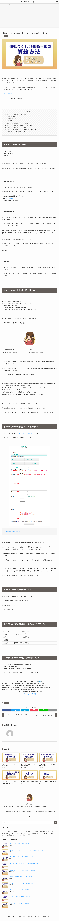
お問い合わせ (43, 916)
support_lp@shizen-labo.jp (13, 531)
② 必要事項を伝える (13, 118)
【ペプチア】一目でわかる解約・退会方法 (19, 843)
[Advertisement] (29, 16)
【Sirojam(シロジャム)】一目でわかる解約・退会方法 (22, 889)
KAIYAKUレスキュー (29, 2)
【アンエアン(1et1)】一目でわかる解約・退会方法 (21, 876)
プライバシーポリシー (16, 916)
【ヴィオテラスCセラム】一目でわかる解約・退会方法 (22, 883)
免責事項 (24, 916)
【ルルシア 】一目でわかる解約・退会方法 (19, 896)
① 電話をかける (12, 116)
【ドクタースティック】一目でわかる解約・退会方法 (22, 870)
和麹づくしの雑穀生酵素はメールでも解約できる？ (20, 125)
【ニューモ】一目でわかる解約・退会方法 (19, 903)
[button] (57, 1)
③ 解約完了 (11, 120)
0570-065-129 (9, 198)
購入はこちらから (8, 93)
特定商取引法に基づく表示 (33, 916)
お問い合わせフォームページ (24, 433)
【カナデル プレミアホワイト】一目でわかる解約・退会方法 (23, 863)
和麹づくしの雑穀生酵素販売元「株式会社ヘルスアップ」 (22, 129)
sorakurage (10, 739)
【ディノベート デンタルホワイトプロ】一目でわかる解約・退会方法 (26, 850)
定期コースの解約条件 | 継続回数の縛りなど (18, 123)
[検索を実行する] (55, 822)
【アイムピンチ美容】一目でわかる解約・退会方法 (21, 856)
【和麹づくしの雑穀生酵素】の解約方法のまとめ (19, 132)
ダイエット (6, 35)
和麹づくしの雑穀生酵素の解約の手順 (17, 114)
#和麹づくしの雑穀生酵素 (29, 694)
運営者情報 (8, 916)
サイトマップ (50, 916)
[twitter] (29, 816)
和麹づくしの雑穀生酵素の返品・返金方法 (18, 127)
